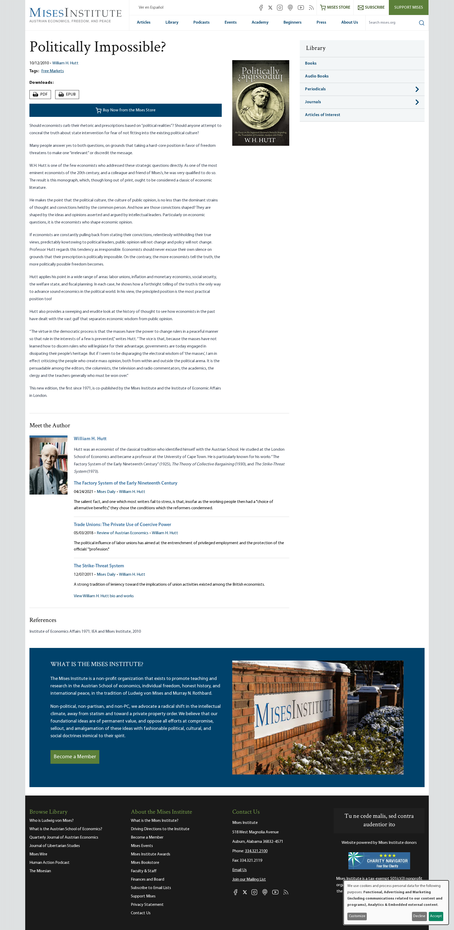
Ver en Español (151, 8)
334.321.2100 (256, 851)
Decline (419, 916)
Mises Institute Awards (150, 854)
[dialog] (396, 902)
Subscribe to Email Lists (151, 888)
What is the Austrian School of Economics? (65, 829)
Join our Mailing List (249, 879)
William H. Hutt (65, 63)
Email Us (239, 870)
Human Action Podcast (49, 863)
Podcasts (201, 22)
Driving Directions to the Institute (160, 829)
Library (172, 22)
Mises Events (142, 846)
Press (321, 22)
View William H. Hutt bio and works (104, 596)
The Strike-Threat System (99, 566)
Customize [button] (357, 916)
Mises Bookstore (145, 863)
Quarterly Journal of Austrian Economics (63, 837)
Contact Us (141, 913)
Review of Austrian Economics (122, 533)
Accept (436, 916)
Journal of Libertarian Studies (54, 846)
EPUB (67, 94)
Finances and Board (147, 879)
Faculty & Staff (144, 871)
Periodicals (315, 89)
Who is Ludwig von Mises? (51, 821)
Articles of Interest (322, 115)
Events (231, 22)
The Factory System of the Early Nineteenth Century (125, 483)
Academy (260, 22)
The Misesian (40, 871)
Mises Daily (106, 492)
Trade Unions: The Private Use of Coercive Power (122, 525)
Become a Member (75, 757)
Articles (144, 22)
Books (311, 63)
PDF (41, 94)
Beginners (292, 22)
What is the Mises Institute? (154, 821)
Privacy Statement (147, 905)
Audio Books (317, 76)
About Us (349, 22)
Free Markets (52, 71)
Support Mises (408, 8)
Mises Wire (38, 854)
